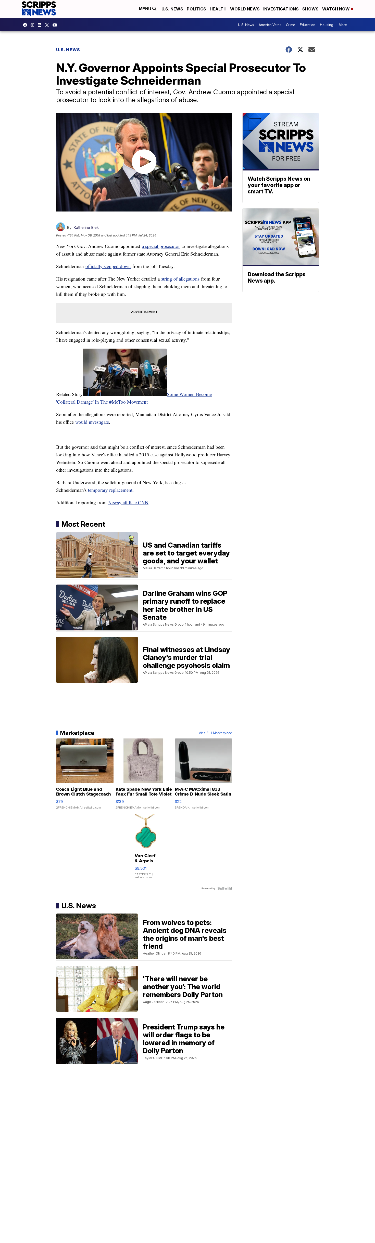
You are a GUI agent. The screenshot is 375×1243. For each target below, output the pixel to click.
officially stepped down (108, 266)
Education (307, 24)
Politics (196, 8)
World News (245, 8)
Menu (145, 9)
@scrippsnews (56, 25)
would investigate (92, 422)
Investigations (281, 8)
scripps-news (41, 25)
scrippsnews (26, 25)
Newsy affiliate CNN (128, 502)
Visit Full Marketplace (215, 733)
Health (218, 8)
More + (344, 24)
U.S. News (172, 8)
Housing (326, 24)
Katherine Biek (86, 227)
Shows (310, 8)
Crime (290, 24)
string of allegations (180, 278)
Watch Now (336, 8)
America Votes (270, 24)
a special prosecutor (161, 246)
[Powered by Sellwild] (224, 888)
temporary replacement (110, 490)
